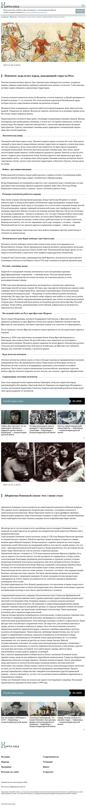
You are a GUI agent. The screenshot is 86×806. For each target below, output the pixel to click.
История (5, 756)
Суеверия (48, 761)
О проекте (48, 771)
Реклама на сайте (10, 771)
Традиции (6, 766)
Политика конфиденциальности (13, 787)
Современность (51, 756)
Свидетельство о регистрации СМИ (14, 782)
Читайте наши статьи (42, 401)
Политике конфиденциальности (35, 12)
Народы (5, 761)
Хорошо (80, 11)
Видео (46, 766)
